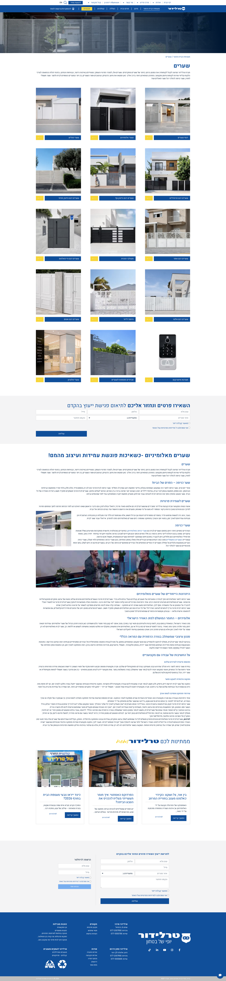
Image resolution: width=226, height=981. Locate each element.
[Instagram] (172, 950)
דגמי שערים (183, 137)
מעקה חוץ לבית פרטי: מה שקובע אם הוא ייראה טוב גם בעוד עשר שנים (52, 940)
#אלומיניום (159, 817)
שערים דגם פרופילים (179, 198)
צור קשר (129, 2)
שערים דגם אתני (181, 258)
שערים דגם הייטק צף (124, 198)
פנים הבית (124, 8)
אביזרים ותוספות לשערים (122, 379)
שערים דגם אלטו (180, 319)
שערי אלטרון (73, 379)
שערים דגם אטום (71, 319)
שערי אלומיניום (127, 137)
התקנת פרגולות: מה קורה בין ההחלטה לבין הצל (52, 936)
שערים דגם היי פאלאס (69, 258)
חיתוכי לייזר (128, 319)
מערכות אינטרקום (180, 379)
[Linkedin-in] (157, 950)
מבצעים (87, 8)
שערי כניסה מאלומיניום (137, 530)
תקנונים (93, 924)
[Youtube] (164, 950)
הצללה (112, 8)
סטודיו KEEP (165, 978)
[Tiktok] (149, 950)
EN (61, 2)
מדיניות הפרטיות (168, 428)
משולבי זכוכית (127, 258)
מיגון (136, 8)
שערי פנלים (74, 137)
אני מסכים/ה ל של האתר (170, 428)
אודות (158, 2)
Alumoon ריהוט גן (111, 2)
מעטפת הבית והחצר (151, 8)
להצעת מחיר (75, 2)
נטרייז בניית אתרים (180, 978)
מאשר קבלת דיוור (180, 423)
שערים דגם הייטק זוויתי (69, 198)
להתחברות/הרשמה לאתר (60, 8)
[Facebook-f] (179, 950)
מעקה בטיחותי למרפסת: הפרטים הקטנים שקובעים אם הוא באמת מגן (53, 933)
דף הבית (167, 2)
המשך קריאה (178, 818)
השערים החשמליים (174, 539)
